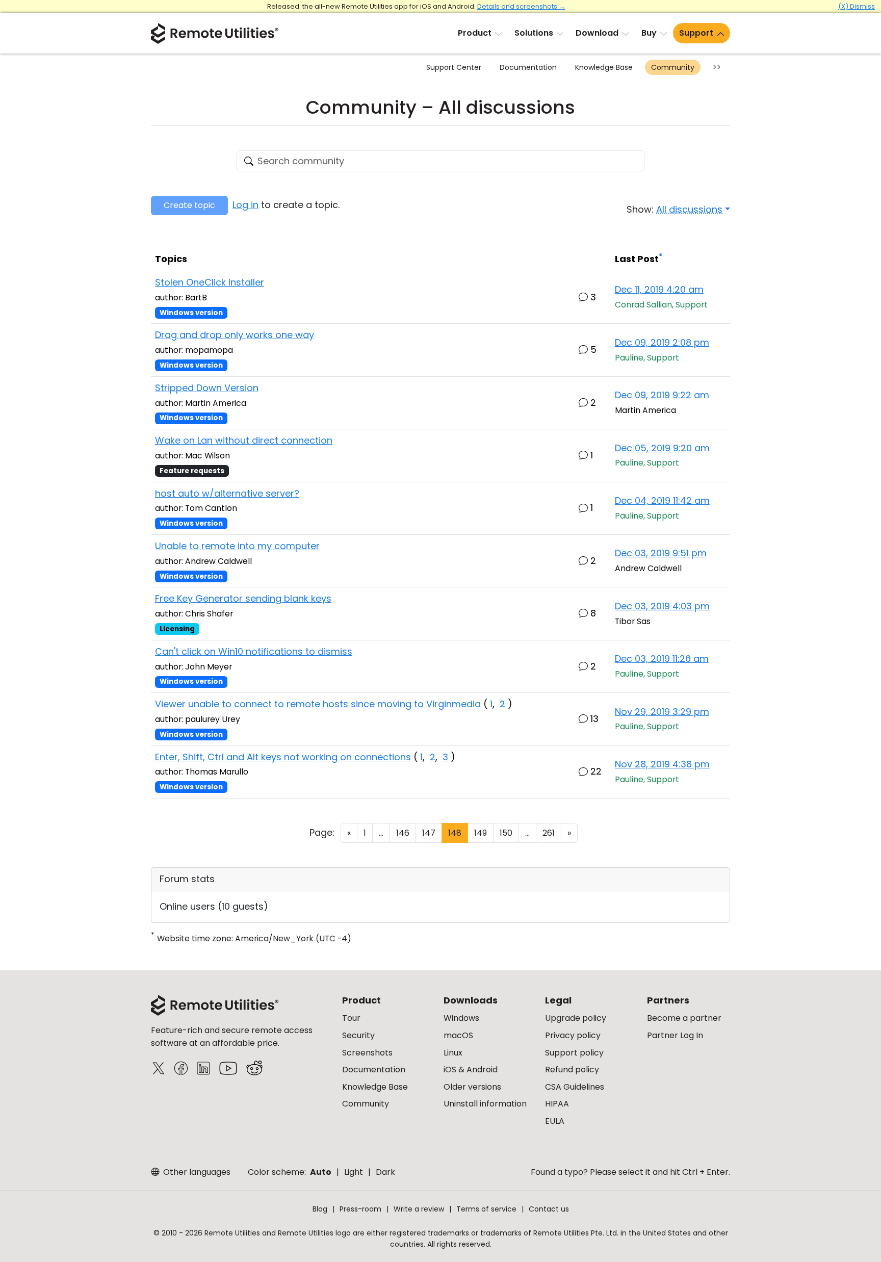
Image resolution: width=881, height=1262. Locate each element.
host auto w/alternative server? (227, 493)
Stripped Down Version (206, 387)
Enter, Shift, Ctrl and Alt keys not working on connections (283, 757)
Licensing (177, 629)
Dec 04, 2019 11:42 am (662, 500)
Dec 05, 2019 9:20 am (662, 448)
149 (480, 833)
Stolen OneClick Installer (209, 282)
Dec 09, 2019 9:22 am (662, 395)
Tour (351, 1018)
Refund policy (572, 1069)
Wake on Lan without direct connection (243, 440)
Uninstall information (485, 1104)
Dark (385, 1172)
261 (548, 833)
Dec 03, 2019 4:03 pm (662, 606)
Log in (245, 204)
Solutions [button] (533, 33)
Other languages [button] (195, 1172)
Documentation (528, 67)
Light (353, 1172)
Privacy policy (573, 1035)
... (381, 833)
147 (428, 833)
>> (717, 67)
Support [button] (696, 33)
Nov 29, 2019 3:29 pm (662, 711)
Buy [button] (649, 33)
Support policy (574, 1053)
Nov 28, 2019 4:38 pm (662, 764)
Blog (320, 1209)
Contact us (549, 1209)
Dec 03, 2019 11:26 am (662, 658)
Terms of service (486, 1209)
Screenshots (367, 1053)
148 (454, 833)
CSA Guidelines (574, 1087)
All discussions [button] (689, 209)
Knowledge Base (604, 67)
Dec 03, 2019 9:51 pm (661, 553)
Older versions (472, 1087)
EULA (554, 1121)
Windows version (191, 313)
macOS (458, 1035)
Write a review (419, 1209)
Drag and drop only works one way (234, 334)
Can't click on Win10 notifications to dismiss (253, 651)
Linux (453, 1053)
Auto (320, 1172)
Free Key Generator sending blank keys (243, 598)
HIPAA (557, 1104)
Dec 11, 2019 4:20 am (659, 289)
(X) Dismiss (856, 6)
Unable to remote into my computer (237, 545)
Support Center (453, 67)
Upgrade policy (575, 1018)
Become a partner (684, 1018)
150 (506, 833)
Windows (461, 1018)
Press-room (360, 1209)
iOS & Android (471, 1069)
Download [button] (597, 33)
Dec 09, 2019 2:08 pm (662, 342)
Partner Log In (675, 1035)
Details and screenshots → (521, 6)
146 (402, 833)
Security (358, 1035)
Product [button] (474, 33)
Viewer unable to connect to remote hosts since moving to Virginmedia (318, 704)
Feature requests (192, 471)
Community (672, 67)
